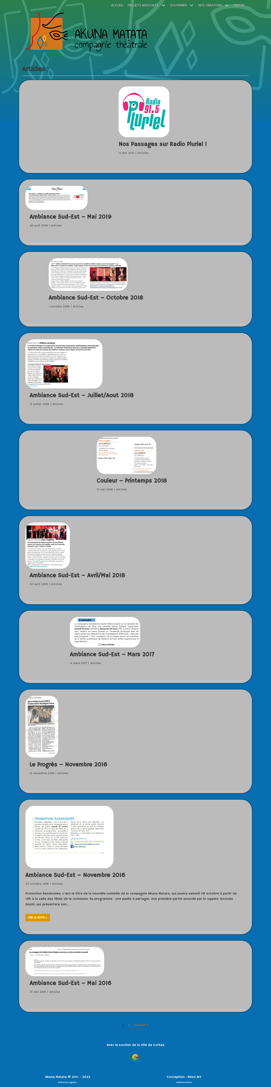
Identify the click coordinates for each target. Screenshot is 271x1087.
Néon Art (194, 1077)
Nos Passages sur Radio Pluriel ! (163, 144)
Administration (184, 1082)
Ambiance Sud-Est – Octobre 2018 (96, 298)
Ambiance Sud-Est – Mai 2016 (71, 983)
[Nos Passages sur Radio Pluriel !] (144, 136)
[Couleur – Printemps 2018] (126, 473)
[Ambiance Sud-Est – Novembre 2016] (69, 867)
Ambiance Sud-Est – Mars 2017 (112, 654)
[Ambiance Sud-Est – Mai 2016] (64, 962)
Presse (239, 5)
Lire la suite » (36, 918)
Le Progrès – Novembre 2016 (68, 764)
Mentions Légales (67, 1082)
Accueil (117, 5)
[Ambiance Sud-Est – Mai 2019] (56, 199)
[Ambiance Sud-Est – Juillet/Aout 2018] (63, 365)
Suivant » (141, 1025)
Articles (143, 153)
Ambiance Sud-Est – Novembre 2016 (75, 875)
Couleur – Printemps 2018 (132, 481)
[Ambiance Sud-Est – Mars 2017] (105, 647)
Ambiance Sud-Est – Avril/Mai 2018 (77, 575)
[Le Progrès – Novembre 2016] (41, 728)
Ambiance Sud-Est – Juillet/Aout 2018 (82, 395)
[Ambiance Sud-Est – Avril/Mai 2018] (47, 546)
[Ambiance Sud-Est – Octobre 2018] (88, 290)
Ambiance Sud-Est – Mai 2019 (71, 217)
